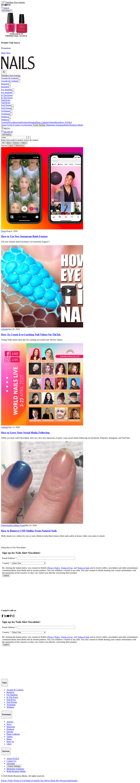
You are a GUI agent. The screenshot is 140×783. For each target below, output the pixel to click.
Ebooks (32, 122)
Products (25, 122)
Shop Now (6, 53)
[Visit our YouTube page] (6, 5)
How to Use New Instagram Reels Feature (24, 236)
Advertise (27, 125)
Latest (10, 146)
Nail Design (6, 105)
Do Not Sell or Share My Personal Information (57, 780)
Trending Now (11, 2)
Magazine (17, 122)
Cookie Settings (39, 125)
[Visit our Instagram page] (10, 5)
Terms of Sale (31, 780)
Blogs (57, 122)
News (10, 122)
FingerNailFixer (8, 525)
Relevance (20, 146)
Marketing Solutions (55, 125)
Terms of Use (19, 780)
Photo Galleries (42, 122)
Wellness (5, 117)
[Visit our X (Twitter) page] (4, 5)
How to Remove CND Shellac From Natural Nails (29, 530)
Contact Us (18, 125)
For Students (6, 89)
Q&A (69, 122)
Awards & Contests (9, 78)
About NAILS (7, 125)
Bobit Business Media (73, 125)
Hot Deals (6, 135)
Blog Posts (20, 525)
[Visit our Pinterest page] (8, 5)
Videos (52, 122)
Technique (5, 111)
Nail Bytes (5, 100)
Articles (21, 2)
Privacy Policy (7, 780)
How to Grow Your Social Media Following (25, 432)
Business (5, 84)
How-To (63, 122)
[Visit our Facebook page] (2, 5)
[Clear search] (30, 137)
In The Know (7, 95)
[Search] (27, 137)
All (3, 143)
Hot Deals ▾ (6, 11)
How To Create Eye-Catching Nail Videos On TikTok (31, 334)
